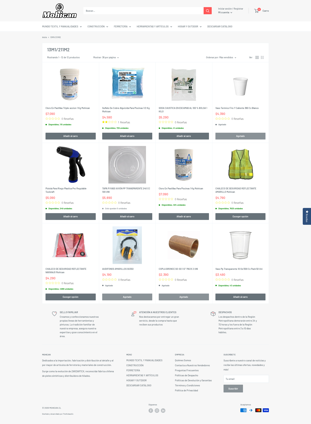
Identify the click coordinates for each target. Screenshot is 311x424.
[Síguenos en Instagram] (157, 410)
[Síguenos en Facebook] (151, 410)
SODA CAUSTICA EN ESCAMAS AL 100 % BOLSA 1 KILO (183, 110)
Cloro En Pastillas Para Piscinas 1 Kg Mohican (181, 188)
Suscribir (233, 388)
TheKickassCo (68, 414)
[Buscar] (208, 10)
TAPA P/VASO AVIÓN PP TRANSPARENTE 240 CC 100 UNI (126, 190)
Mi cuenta (224, 12)
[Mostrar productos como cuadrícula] (257, 57)
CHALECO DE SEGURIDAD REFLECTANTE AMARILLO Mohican (235, 190)
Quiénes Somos (183, 360)
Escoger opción (240, 216)
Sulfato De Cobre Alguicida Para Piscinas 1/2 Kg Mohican (126, 110)
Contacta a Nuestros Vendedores (192, 365)
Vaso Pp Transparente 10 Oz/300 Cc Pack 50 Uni (239, 269)
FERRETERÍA (120, 26)
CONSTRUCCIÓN (96, 26)
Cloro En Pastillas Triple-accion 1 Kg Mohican (68, 108)
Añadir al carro (70, 136)
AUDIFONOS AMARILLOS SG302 (118, 269)
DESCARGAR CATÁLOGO (219, 26)
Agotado (240, 136)
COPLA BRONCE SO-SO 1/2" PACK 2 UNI (178, 269)
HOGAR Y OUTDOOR (188, 26)
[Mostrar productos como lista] (262, 57)
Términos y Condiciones (187, 385)
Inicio (44, 37)
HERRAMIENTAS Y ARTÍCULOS (153, 26)
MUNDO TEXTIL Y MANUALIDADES (60, 26)
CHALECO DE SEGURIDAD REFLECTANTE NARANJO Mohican (66, 271)
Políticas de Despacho (186, 375)
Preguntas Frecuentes (187, 370)
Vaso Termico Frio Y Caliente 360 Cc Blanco (237, 108)
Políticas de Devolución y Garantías (193, 380)
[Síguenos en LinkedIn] (163, 410)
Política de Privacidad (186, 390)
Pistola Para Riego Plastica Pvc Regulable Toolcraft (66, 190)
